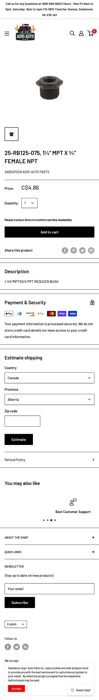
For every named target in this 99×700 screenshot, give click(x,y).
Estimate (19, 439)
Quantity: (12, 203)
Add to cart (49, 232)
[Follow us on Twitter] (16, 647)
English (12, 624)
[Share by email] (91, 250)
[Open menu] (7, 33)
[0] (90, 33)
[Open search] (72, 33)
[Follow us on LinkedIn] (25, 647)
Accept (16, 688)
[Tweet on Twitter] (82, 250)
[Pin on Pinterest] (73, 250)
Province (11, 389)
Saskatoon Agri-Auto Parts (27, 172)
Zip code (11, 411)
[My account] (81, 33)
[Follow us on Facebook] (8, 647)
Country (11, 368)
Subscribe (20, 602)
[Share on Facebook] (65, 250)
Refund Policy (15, 460)
